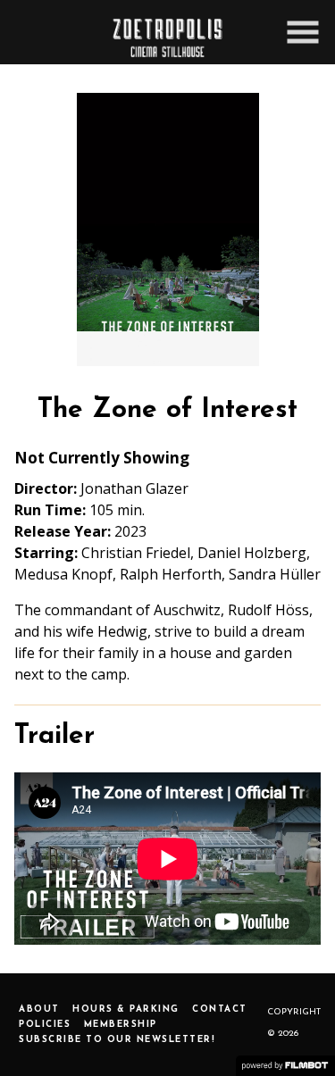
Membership (120, 1025)
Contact (219, 1009)
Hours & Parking (126, 1009)
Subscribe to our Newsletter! (117, 1040)
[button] (303, 32)
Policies (45, 1025)
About (39, 1009)
